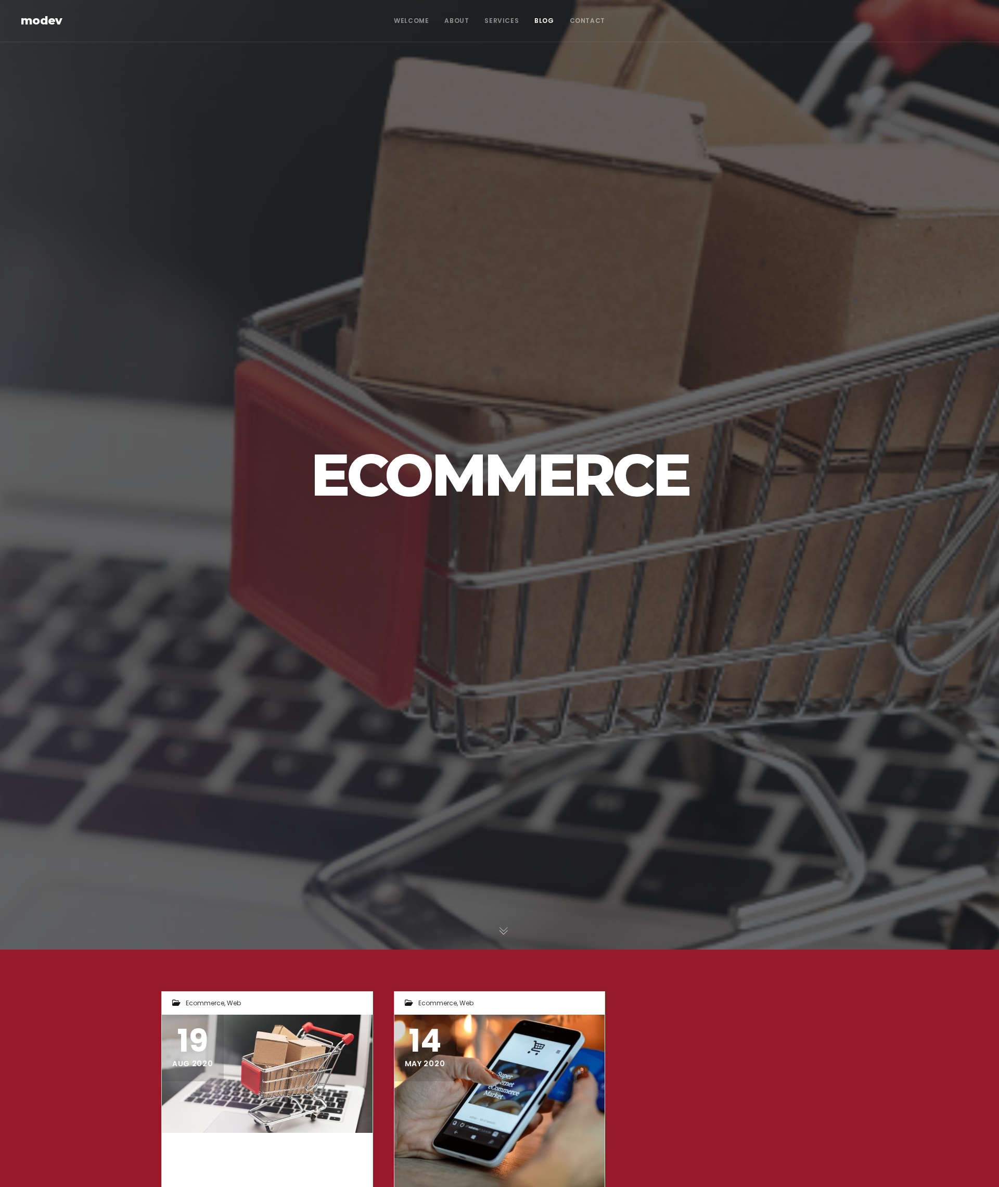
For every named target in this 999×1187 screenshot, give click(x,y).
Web (234, 1003)
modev (41, 21)
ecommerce (205, 1003)
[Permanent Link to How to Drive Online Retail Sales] (267, 1074)
